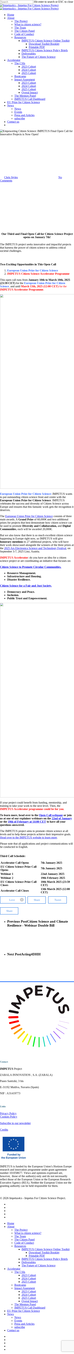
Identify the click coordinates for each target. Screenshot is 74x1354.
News (11, 147)
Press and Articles (24, 1323)
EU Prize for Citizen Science (23, 1310)
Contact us (13, 1330)
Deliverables (29, 1262)
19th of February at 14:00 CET (27, 821)
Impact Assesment (24, 1288)
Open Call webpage (51, 815)
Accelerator (13, 1268)
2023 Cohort (29, 1275)
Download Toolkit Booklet (44, 1252)
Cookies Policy (8, 1116)
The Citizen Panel (24, 1239)
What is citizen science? (27, 1233)
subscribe (19, 1327)
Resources (20, 1246)
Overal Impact (30, 1301)
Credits (4, 1129)
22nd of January (62, 818)
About (10, 1226)
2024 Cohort (29, 1278)
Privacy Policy (8, 1113)
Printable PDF (37, 1255)
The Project (20, 1229)
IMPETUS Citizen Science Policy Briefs (45, 1259)
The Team (20, 1236)
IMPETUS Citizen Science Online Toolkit (46, 1249)
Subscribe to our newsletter (15, 1123)
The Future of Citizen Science (39, 1265)
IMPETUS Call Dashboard (29, 1307)
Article (4, 147)
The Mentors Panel (25, 1304)
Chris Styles (11, 177)
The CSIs (19, 1271)
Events (18, 1320)
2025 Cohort (29, 1281)
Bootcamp (20, 1284)
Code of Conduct (24, 1242)
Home (10, 1223)
